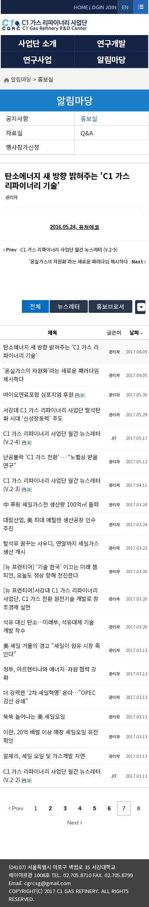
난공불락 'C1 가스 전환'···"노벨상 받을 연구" (50, 461)
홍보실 (89, 118)
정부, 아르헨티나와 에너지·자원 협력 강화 (50, 673)
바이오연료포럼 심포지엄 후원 (39, 394)
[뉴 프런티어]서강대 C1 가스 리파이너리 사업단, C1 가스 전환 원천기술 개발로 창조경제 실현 (51, 598)
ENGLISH (125, 8)
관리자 (11, 197)
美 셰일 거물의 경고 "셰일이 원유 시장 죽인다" (51, 650)
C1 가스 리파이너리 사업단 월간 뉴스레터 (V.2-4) (52, 437)
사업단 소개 (37, 43)
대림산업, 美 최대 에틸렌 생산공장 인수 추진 (49, 524)
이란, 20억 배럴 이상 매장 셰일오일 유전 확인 (50, 736)
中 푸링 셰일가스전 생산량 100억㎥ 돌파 (51, 504)
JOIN (110, 7)
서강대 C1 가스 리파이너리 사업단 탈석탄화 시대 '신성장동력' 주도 (52, 414)
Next (73, 822)
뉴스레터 (69, 306)
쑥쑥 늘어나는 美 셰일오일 (34, 716)
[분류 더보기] (141, 307)
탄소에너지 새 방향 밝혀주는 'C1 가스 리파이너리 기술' (67, 180)
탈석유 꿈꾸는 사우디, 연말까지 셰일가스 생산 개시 (51, 547)
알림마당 (111, 59)
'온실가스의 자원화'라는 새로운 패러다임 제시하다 (51, 375)
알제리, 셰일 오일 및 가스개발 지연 (44, 756)
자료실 (14, 133)
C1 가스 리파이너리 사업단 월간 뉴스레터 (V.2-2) (52, 775)
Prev (16, 808)
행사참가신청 (22, 147)
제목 (52, 332)
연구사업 (37, 59)
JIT (114, 438)
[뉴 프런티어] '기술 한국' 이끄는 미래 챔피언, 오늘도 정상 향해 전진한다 (50, 571)
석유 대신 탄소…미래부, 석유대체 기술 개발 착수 (48, 626)
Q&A (87, 133)
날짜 (134, 332)
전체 (35, 306)
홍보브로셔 (110, 306)
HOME (81, 7)
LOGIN (96, 7)
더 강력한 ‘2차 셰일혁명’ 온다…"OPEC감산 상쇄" (49, 697)
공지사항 (17, 118)
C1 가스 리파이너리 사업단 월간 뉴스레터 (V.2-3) (52, 484)
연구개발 (111, 43)
